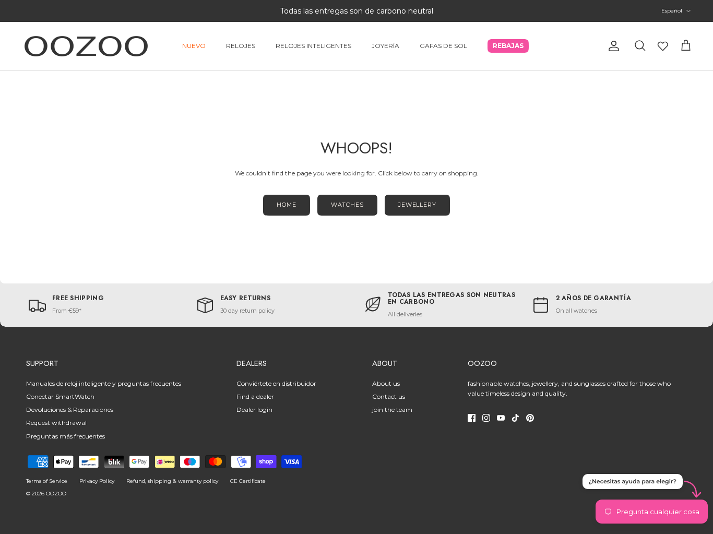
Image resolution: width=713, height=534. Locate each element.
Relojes (240, 46)
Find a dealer (255, 396)
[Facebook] (472, 418)
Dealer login (254, 409)
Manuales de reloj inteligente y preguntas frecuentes (103, 383)
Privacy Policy (96, 481)
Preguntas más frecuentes (65, 436)
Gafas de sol (443, 46)
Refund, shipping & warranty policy (172, 481)
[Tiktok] (515, 418)
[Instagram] (486, 418)
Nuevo (194, 46)
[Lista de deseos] (663, 46)
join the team (392, 409)
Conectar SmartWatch (60, 396)
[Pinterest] (530, 418)
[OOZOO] (86, 46)
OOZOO (56, 493)
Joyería (385, 46)
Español (671, 10)
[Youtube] (501, 418)
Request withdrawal (56, 422)
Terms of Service (46, 481)
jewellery (417, 204)
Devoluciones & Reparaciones (69, 409)
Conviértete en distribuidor (276, 383)
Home (286, 204)
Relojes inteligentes (313, 46)
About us (386, 383)
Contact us (388, 396)
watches (347, 204)
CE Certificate (248, 481)
